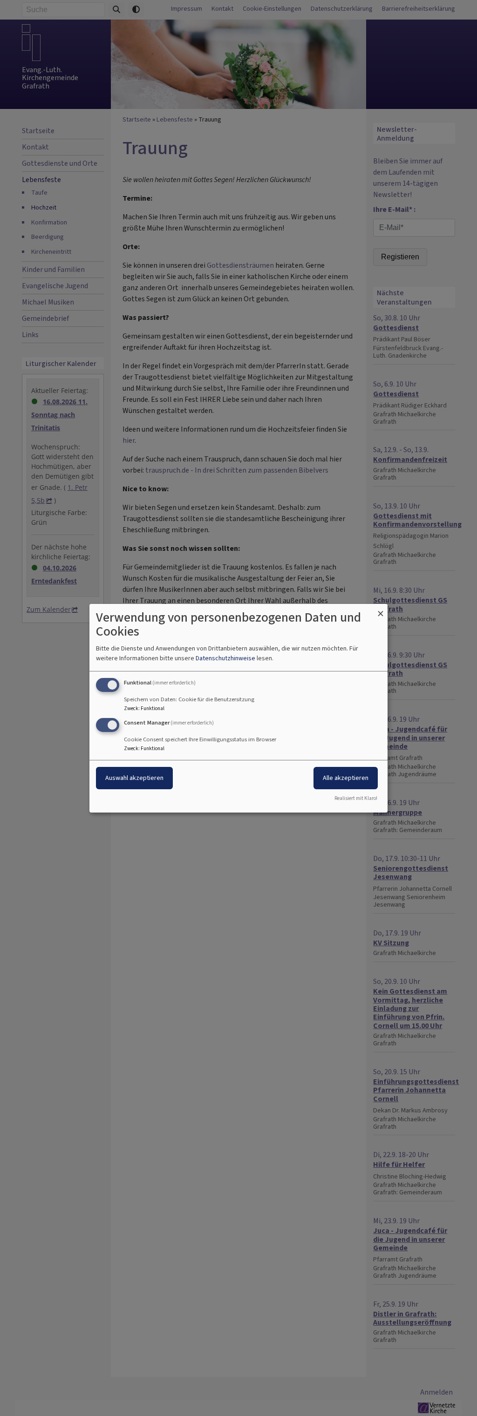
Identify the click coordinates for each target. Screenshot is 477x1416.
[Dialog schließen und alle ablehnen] (381, 609)
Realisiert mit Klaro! (355, 798)
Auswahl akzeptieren (134, 777)
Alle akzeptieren (345, 777)
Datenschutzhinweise (225, 658)
